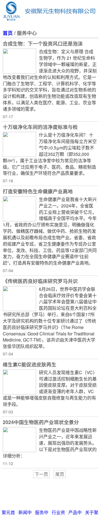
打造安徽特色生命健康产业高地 (38, 191)
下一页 (41, 474)
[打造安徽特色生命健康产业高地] (19, 208)
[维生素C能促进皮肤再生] (19, 381)
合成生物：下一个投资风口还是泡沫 (43, 43)
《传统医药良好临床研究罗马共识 (40, 280)
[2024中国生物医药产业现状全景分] (19, 439)
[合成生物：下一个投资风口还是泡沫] (19, 61)
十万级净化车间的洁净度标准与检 (40, 126)
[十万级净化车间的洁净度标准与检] (19, 144)
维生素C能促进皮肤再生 (29, 364)
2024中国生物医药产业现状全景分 (41, 421)
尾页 (59, 474)
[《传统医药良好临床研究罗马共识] (19, 298)
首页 (8, 32)
